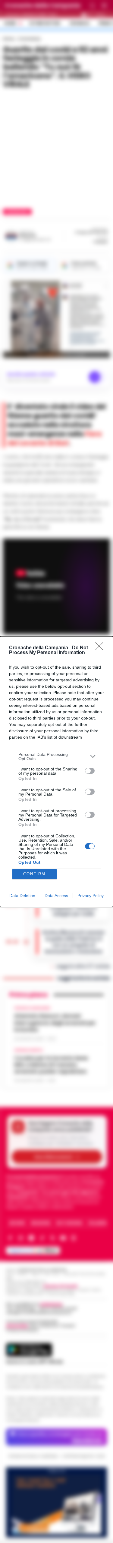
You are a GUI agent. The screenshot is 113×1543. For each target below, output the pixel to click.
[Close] (101, 648)
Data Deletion (22, 895)
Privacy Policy (90, 895)
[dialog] (56, 771)
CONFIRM (34, 874)
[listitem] (56, 756)
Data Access (56, 895)
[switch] (90, 771)
